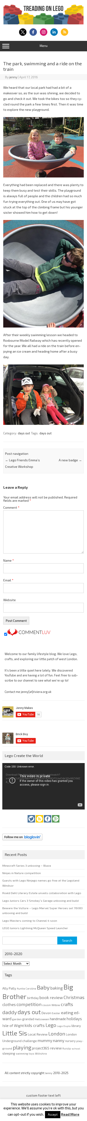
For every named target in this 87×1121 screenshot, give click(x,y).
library (76, 1026)
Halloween (42, 1019)
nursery (70, 1041)
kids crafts (35, 1025)
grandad (28, 1019)
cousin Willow (51, 1004)
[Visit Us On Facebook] (48, 824)
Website (9, 600)
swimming (22, 1053)
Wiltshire (41, 1053)
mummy (45, 1040)
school (76, 1048)
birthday (33, 998)
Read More (70, 1114)
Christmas (74, 997)
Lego (50, 1025)
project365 (40, 1048)
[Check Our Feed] (40, 824)
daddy (9, 1012)
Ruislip (66, 1048)
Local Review (38, 1034)
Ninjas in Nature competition (21, 873)
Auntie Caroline (26, 988)
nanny (58, 1040)
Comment (11, 507)
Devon (46, 1013)
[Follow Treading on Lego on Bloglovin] (22, 841)
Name (8, 560)
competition (29, 1004)
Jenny (49, 1073)
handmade (58, 1019)
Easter (56, 1013)
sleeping (8, 1053)
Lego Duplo (64, 1025)
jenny (13, 77)
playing (22, 1047)
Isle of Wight (13, 1025)
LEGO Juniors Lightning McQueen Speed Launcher (35, 928)
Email (8, 580)
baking (56, 987)
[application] (43, 786)
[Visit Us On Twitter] (32, 824)
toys (31, 1053)
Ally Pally (9, 988)
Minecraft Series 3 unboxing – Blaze (26, 865)
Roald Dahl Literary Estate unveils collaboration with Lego (41, 893)
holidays (74, 1018)
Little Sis (14, 1033)
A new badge (70, 460)
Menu (44, 46)
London (56, 1033)
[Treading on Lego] (43, 23)
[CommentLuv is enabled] (28, 634)
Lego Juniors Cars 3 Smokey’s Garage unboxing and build (40, 900)
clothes (9, 1004)
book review (51, 997)
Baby (43, 987)
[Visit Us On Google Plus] (55, 824)
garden (17, 1019)
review (56, 1048)
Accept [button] (53, 1114)
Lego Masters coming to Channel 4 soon (29, 920)
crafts (67, 1004)
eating (67, 1012)
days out (24, 433)
